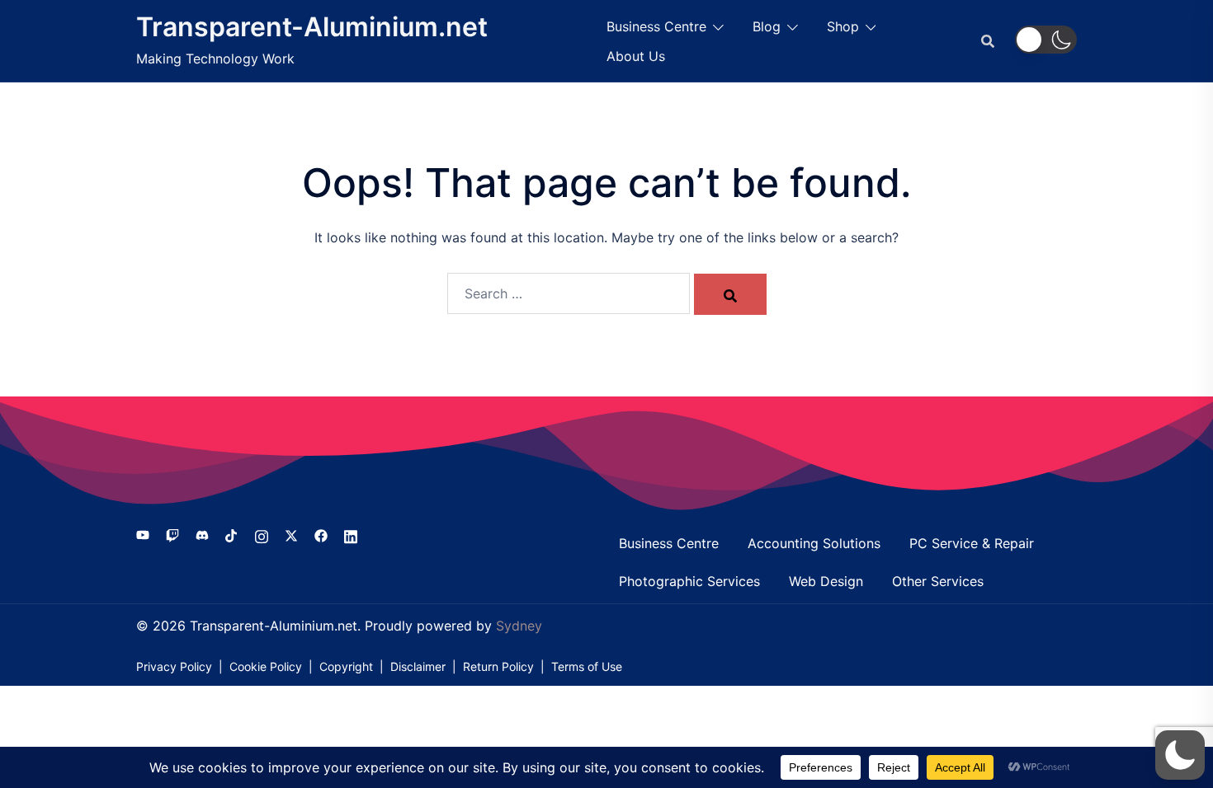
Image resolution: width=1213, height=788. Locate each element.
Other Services (938, 581)
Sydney (519, 625)
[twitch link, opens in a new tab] (172, 535)
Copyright (346, 666)
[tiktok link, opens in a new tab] (231, 535)
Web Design (826, 581)
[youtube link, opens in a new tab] (142, 535)
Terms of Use (586, 666)
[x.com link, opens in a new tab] (291, 535)
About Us (635, 56)
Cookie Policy (265, 666)
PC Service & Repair (971, 543)
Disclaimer (418, 666)
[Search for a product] (987, 41)
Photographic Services (689, 581)
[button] (1046, 40)
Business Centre (656, 26)
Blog (767, 26)
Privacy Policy (174, 666)
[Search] (730, 294)
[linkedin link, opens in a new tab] (350, 535)
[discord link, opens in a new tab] (202, 535)
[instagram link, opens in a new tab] (261, 535)
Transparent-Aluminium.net (312, 27)
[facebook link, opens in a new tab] (321, 535)
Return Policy (498, 666)
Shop (843, 26)
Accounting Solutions (814, 543)
